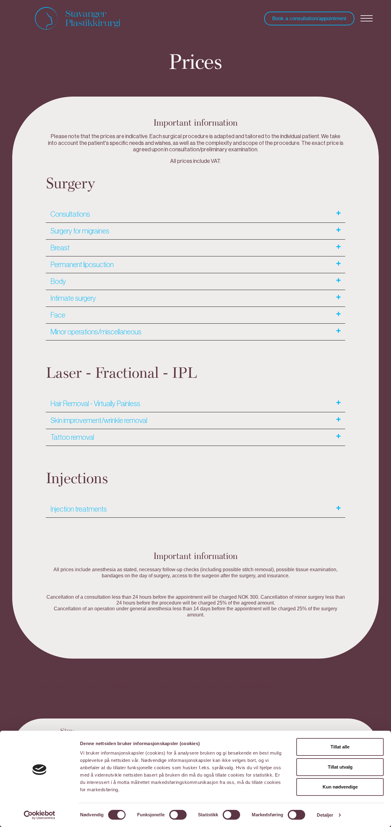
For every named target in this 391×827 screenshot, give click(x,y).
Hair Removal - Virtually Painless (95, 403)
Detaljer (325, 815)
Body (58, 281)
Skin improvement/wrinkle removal (98, 420)
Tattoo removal (72, 437)
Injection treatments (78, 509)
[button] (195, 214)
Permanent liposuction (82, 264)
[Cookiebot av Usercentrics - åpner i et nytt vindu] (39, 815)
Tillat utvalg (340, 767)
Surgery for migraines (79, 231)
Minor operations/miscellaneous (95, 332)
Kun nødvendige (340, 786)
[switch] (178, 815)
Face (57, 315)
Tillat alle (340, 746)
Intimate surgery (73, 298)
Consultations (70, 214)
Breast (60, 248)
